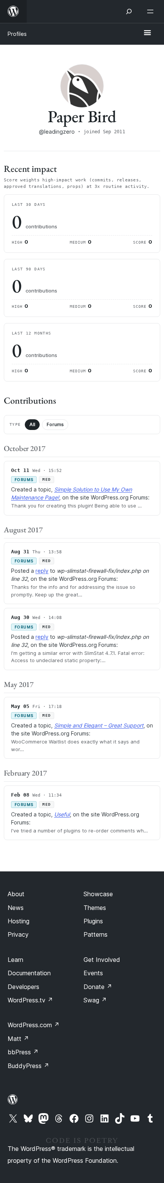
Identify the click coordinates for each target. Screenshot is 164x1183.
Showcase (98, 894)
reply (41, 570)
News (16, 907)
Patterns (96, 934)
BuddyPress (28, 1066)
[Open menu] (152, 11)
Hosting (18, 921)
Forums (55, 424)
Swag (95, 1000)
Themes (95, 907)
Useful (62, 814)
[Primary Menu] (147, 33)
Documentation (29, 973)
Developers (23, 987)
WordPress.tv (30, 1000)
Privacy (18, 934)
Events (93, 973)
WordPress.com (33, 1025)
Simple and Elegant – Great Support (98, 725)
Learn (15, 959)
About (16, 894)
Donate (98, 987)
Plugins (93, 921)
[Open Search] (129, 11)
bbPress (23, 1052)
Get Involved (102, 959)
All (32, 424)
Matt (18, 1038)
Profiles (17, 34)
